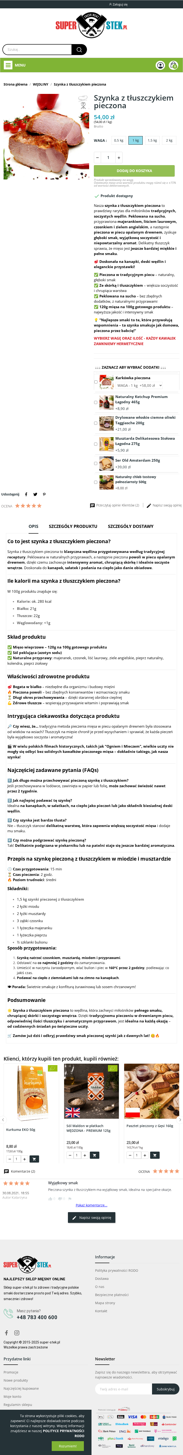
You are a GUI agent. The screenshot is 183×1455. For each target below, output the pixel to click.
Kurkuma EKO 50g (20, 1129)
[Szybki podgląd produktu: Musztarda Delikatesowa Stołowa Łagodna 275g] (106, 443)
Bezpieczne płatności (112, 1294)
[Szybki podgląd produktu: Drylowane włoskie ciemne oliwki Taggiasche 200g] (106, 423)
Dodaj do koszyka (134, 170)
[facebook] (6, 1333)
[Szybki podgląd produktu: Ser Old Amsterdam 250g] (106, 463)
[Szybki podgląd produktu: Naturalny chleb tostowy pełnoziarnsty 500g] (106, 482)
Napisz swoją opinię (167, 505)
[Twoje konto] (160, 65)
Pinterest (44, 494)
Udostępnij (26, 494)
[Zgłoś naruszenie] (70, 1198)
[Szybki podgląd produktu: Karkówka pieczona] (107, 381)
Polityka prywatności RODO (116, 1270)
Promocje (11, 1372)
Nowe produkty (16, 1380)
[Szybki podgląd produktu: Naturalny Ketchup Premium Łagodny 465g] (106, 402)
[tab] (33, 528)
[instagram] (17, 1333)
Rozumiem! (68, 1446)
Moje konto (12, 1396)
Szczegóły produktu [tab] (73, 526)
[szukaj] (79, 49)
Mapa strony (105, 1303)
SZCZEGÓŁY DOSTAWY (130, 526)
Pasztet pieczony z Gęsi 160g (150, 1125)
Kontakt (101, 1311)
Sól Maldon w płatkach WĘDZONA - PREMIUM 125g (88, 1128)
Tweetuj (35, 494)
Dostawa (102, 1278)
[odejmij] (97, 157)
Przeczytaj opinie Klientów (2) (117, 505)
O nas (99, 1286)
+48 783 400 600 (37, 1317)
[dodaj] (118, 157)
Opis (33, 526)
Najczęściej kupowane (21, 1388)
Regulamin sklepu (18, 1404)
